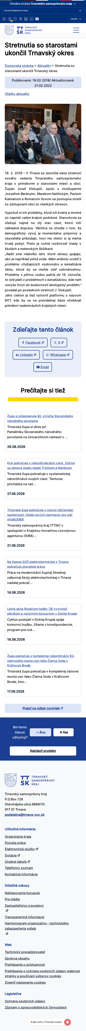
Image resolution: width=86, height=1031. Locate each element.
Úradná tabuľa (16, 862)
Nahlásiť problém (43, 751)
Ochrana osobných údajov (25, 1001)
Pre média (12, 899)
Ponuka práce (15, 843)
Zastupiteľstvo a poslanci (24, 906)
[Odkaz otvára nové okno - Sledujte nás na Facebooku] (4, 19)
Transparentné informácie (24, 917)
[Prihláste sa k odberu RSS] (32, 19)
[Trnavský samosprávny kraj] (23, 30)
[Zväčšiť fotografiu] (43, 163)
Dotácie (11, 855)
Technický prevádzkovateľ (25, 952)
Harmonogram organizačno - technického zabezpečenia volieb (37, 925)
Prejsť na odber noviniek (41, 708)
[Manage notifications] (67, 1022)
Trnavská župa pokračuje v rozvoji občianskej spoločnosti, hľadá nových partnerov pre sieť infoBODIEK (40, 514)
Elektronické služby (20, 849)
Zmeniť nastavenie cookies (25, 982)
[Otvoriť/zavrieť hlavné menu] (76, 30)
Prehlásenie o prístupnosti (25, 965)
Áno (42, 732)
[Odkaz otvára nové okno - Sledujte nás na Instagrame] (15, 19)
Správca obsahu (17, 958)
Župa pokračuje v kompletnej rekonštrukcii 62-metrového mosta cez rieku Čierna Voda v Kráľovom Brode (41, 660)
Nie (65, 732)
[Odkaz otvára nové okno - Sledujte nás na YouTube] (37, 19)
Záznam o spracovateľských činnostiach (36, 1007)
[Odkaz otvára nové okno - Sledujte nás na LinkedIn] (26, 19)
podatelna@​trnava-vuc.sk (25, 815)
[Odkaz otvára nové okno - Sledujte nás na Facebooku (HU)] (10, 19)
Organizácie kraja (18, 836)
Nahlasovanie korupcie (22, 893)
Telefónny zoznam (19, 868)
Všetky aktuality (17, 94)
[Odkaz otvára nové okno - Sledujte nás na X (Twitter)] (21, 19)
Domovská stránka (19, 66)
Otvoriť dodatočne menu (16, 10)
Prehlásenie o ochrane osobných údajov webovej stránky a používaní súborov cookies (42, 973)
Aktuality (44, 66)
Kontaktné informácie (21, 874)
